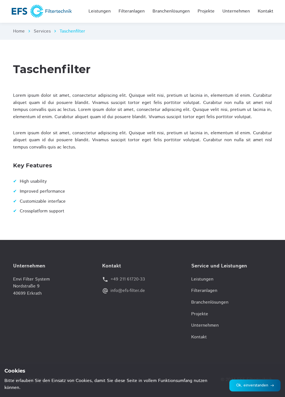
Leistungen (202, 279)
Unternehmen (205, 325)
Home (19, 31)
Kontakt (199, 337)
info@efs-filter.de (127, 290)
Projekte (199, 314)
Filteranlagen (204, 290)
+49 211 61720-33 (127, 279)
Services (42, 31)
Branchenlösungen (210, 302)
